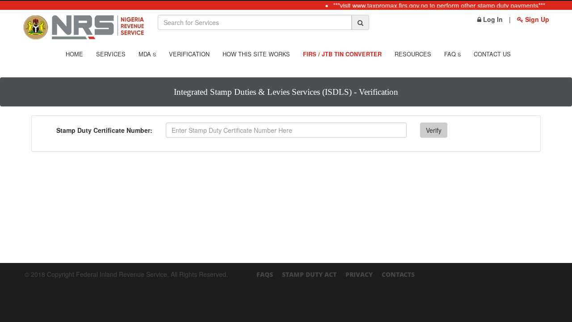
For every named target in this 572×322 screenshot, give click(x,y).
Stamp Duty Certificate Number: (104, 130)
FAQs (265, 274)
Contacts (398, 274)
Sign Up (536, 19)
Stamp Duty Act (309, 274)
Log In (492, 19)
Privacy (359, 274)
